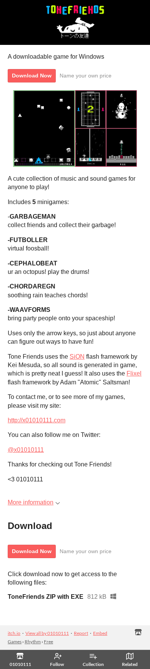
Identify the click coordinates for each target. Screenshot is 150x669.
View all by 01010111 (47, 633)
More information (30, 502)
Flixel (134, 373)
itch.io (14, 633)
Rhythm (33, 641)
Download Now (32, 76)
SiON (77, 356)
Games (15, 641)
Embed (100, 633)
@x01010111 (26, 450)
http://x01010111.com (36, 420)
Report (81, 633)
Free (48, 641)
